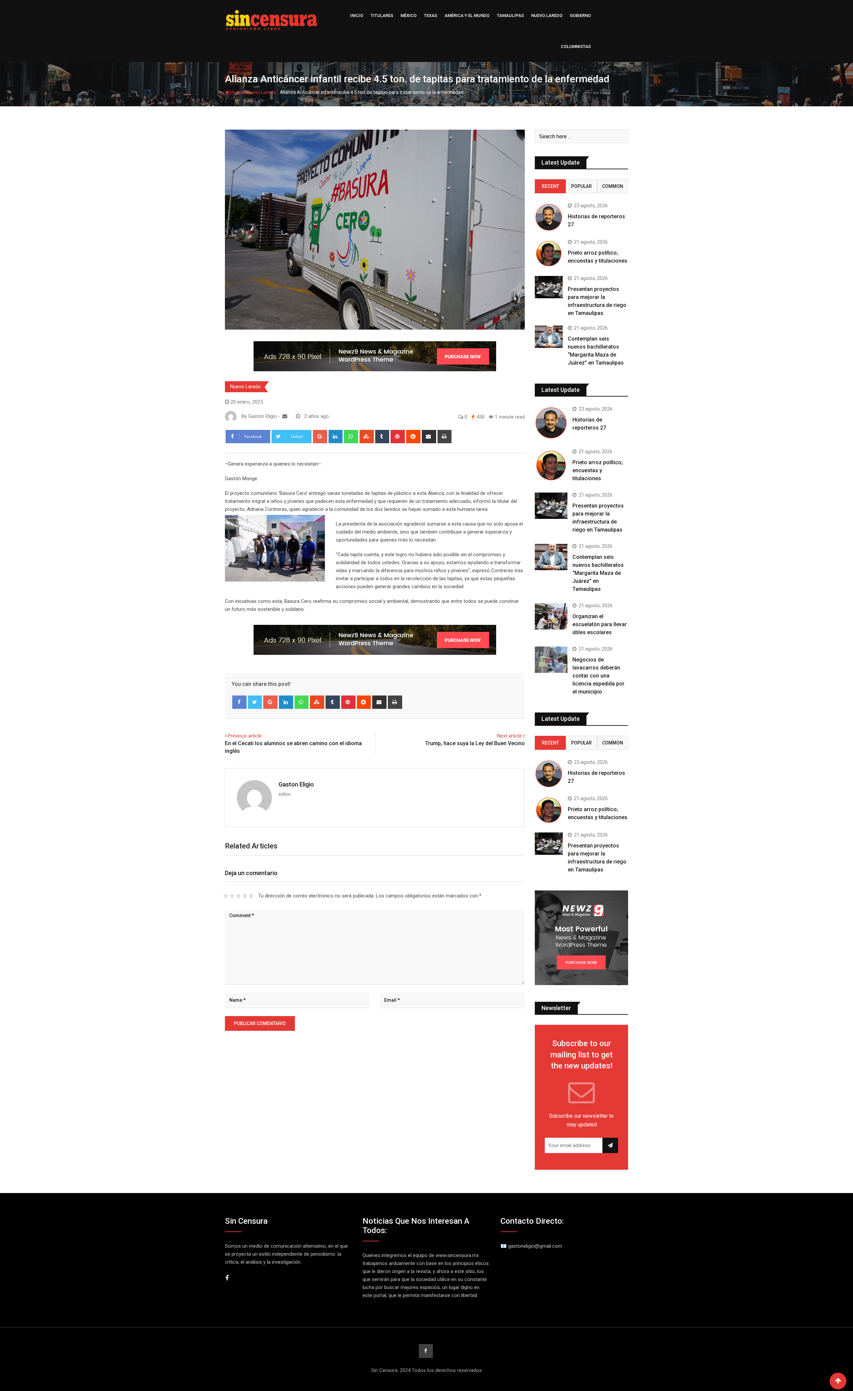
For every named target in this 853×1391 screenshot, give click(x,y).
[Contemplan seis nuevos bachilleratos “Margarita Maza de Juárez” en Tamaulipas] (549, 337)
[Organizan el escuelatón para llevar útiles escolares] (551, 616)
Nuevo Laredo (546, 15)
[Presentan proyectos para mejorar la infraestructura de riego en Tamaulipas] (549, 287)
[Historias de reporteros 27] (549, 217)
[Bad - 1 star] (226, 895)
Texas (430, 15)
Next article (509, 736)
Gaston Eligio (296, 784)
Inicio (356, 15)
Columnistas (576, 46)
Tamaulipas (510, 15)
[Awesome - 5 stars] (251, 895)
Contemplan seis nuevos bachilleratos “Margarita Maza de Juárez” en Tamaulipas (598, 573)
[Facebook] (239, 702)
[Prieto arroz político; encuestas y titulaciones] (549, 254)
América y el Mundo (466, 15)
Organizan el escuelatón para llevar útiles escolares (599, 624)
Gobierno (580, 15)
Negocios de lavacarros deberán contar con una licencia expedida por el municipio (598, 676)
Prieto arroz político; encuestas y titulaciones (597, 470)
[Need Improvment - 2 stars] (232, 895)
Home (236, 92)
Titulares (382, 15)
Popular (581, 186)
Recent (550, 186)
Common (612, 186)
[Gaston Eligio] (285, 416)
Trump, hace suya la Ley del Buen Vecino (475, 743)
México (409, 15)
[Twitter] (255, 702)
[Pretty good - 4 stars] (245, 895)
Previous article (245, 736)
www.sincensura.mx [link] (457, 1255)
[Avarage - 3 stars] (238, 895)
